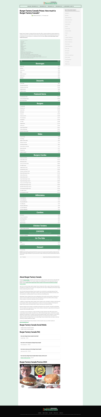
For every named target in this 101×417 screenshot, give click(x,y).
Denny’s (66, 26)
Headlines (29, 6)
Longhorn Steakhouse (69, 37)
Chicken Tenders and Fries (25, 357)
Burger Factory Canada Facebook (27, 327)
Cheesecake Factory (68, 19)
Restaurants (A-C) (35, 6)
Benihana (66, 15)
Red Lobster (67, 50)
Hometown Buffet (68, 30)
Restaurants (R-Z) (59, 6)
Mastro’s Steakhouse (68, 39)
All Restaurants (67, 6)
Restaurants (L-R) (51, 6)
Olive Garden (67, 44)
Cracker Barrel (67, 24)
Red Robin (67, 52)
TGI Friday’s (67, 61)
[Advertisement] (40, 24)
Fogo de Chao (67, 28)
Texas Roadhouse (68, 59)
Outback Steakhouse (68, 46)
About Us (72, 6)
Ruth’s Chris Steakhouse (69, 55)
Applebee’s (67, 13)
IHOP (66, 35)
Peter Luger (67, 48)
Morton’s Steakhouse (68, 41)
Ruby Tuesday (67, 57)
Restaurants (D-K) (43, 6)
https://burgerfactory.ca (24, 322)
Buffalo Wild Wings (68, 17)
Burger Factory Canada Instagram (27, 329)
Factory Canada (26, 279)
